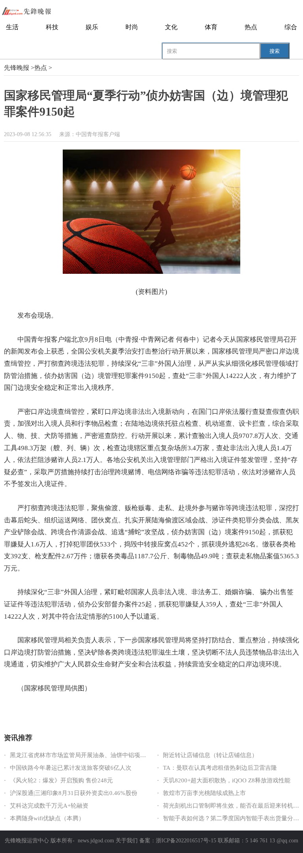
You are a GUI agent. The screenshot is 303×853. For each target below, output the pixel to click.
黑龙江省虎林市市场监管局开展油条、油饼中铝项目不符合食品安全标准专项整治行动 (122, 755)
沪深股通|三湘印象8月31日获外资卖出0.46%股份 (73, 793)
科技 (52, 27)
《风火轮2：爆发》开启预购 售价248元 (61, 780)
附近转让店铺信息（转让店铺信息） (210, 755)
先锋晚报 (16, 67)
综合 (290, 27)
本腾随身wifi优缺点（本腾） (47, 818)
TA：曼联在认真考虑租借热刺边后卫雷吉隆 (220, 768)
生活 (12, 27)
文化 (171, 27)
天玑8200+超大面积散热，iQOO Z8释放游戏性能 (226, 780)
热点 (251, 27)
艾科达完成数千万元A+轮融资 (49, 805)
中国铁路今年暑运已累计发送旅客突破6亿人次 (70, 768)
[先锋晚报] (31, 11)
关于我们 (127, 841)
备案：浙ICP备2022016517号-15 (177, 841)
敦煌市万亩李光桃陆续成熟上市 (204, 793)
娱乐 (92, 27)
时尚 (131, 27)
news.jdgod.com (96, 841)
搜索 (274, 51)
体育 (211, 27)
